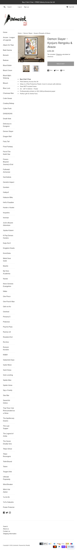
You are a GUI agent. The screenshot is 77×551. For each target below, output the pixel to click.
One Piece (7, 296)
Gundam (6, 187)
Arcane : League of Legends (9, 39)
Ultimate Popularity (6, 478)
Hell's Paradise (8, 202)
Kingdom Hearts (9, 248)
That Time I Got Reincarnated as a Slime (9, 410)
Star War (6, 395)
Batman (6, 60)
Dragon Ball (7, 136)
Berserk (6, 55)
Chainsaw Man (8, 93)
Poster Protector (8, 507)
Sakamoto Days (8, 360)
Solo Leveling (8, 375)
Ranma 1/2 (7, 332)
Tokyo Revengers (7, 455)
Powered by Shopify (24, 545)
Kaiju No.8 (7, 243)
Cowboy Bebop (8, 103)
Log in (20, 7)
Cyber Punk (7, 108)
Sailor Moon (7, 365)
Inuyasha (6, 213)
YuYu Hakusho (8, 502)
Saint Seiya (7, 370)
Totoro (5, 466)
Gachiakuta (7, 177)
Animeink (15, 545)
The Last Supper (6, 427)
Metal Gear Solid (7, 260)
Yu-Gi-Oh (6, 497)
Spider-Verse (7, 385)
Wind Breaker (8, 484)
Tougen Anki (7, 472)
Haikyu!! (6, 192)
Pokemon (6, 322)
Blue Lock (6, 88)
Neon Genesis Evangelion (8, 285)
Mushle (5, 266)
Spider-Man (7, 380)
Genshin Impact (8, 182)
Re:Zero (6, 342)
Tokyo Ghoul (7, 449)
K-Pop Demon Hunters (8, 237)
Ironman (6, 218)
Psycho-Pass (7, 327)
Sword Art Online (6, 402)
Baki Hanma (7, 50)
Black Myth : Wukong (7, 77)
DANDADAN (7, 113)
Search (5, 526)
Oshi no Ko (7, 306)
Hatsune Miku (8, 197)
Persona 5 (6, 317)
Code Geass (7, 98)
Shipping (59, 54)
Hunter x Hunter (8, 207)
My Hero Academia (6, 272)
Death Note (7, 118)
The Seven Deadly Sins (7, 442)
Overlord (6, 312)
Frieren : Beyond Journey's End (8, 161)
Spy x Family (7, 390)
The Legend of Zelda (8, 435)
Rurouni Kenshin (6, 348)
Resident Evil (8, 337)
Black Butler (7, 65)
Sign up (26, 7)
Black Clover (7, 70)
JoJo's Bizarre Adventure (8, 224)
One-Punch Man (9, 301)
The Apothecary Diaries (8, 419)
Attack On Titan (8, 45)
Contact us (6, 531)
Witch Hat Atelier (6, 491)
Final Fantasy (8, 146)
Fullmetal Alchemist (6, 171)
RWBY (5, 355)
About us (6, 529)
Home (5, 32)
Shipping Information (9, 533)
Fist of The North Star (7, 153)
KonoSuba (7, 253)
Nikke (5, 291)
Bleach (5, 83)
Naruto (5, 279)
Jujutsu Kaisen (8, 230)
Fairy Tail (6, 141)
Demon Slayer (8, 131)
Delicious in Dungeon (7, 125)
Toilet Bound (7, 461)
